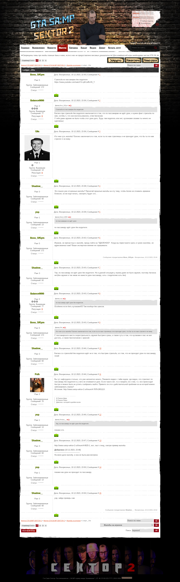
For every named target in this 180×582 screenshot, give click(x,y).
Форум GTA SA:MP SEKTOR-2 (54, 65)
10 (100, 348)
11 (100, 374)
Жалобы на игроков (74, 65)
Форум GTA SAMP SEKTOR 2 (31, 65)
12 (100, 415)
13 (100, 440)
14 (100, 467)
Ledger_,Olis (86, 65)
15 (100, 493)
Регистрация (146, 23)
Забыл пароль (147, 21)
